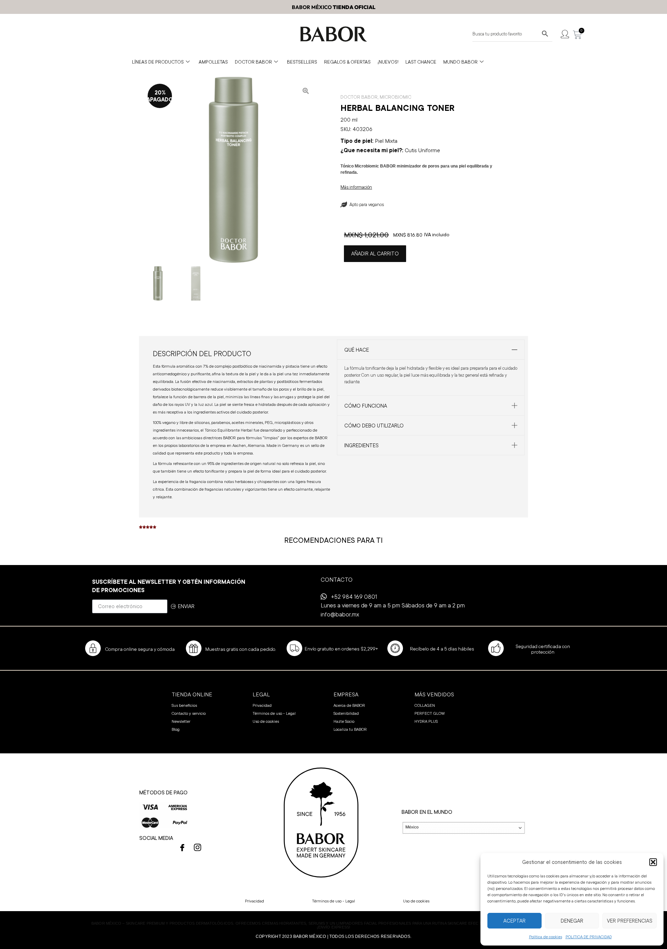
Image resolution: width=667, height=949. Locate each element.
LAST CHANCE (420, 62)
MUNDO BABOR (460, 62)
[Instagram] (197, 847)
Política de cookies (545, 936)
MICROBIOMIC (395, 97)
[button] (653, 862)
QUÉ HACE (356, 349)
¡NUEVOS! (388, 62)
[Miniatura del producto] (306, 91)
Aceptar (514, 920)
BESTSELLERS (302, 62)
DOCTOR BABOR (253, 62)
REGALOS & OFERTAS (347, 62)
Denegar (572, 920)
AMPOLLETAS (213, 62)
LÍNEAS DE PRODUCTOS (158, 62)
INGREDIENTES (361, 445)
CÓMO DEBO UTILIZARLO (374, 425)
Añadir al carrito (375, 253)
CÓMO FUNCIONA (365, 405)
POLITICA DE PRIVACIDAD (589, 936)
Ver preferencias (629, 920)
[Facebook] (182, 847)
